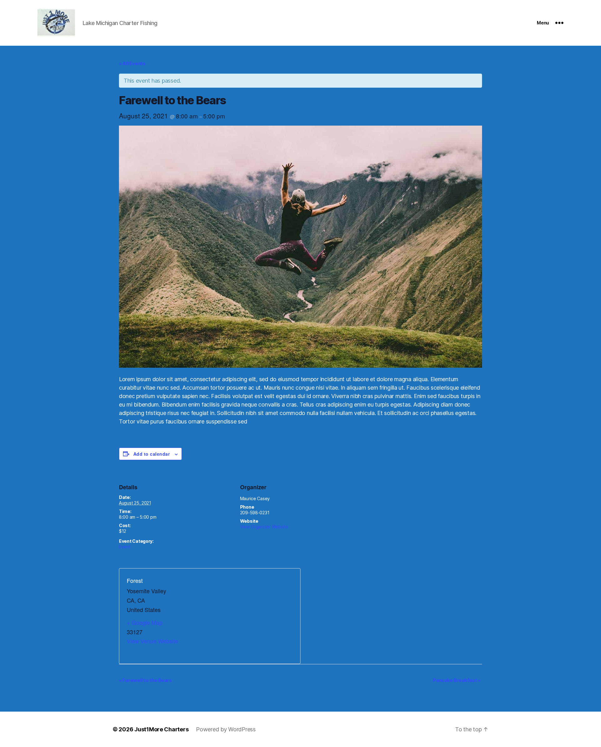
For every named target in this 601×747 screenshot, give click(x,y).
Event (125, 546)
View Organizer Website (264, 526)
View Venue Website (152, 641)
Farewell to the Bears (145, 680)
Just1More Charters (161, 729)
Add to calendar (151, 454)
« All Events (132, 63)
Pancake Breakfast (456, 680)
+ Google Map (144, 622)
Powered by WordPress (226, 729)
